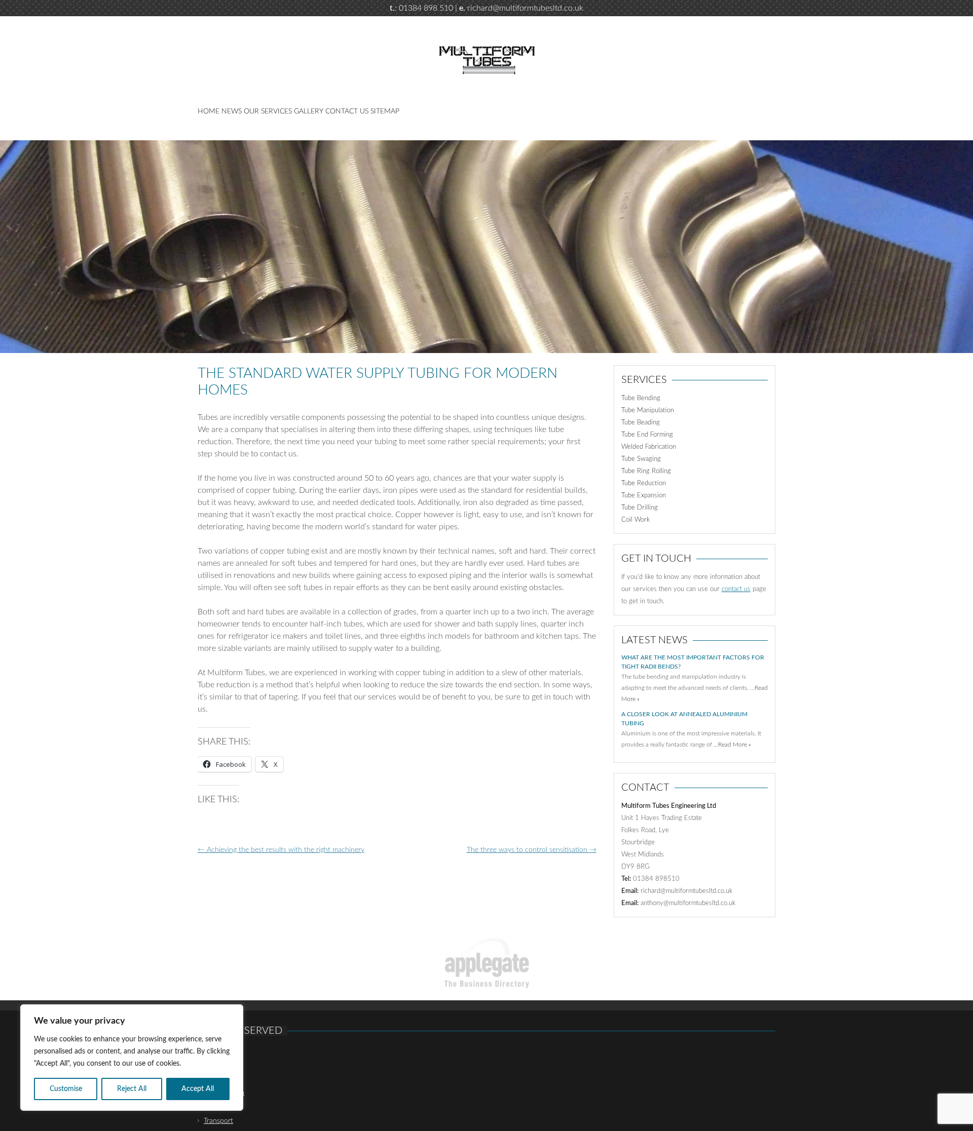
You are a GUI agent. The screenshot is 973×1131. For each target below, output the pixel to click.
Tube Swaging (641, 459)
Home (208, 111)
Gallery (308, 111)
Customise (66, 1089)
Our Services (268, 111)
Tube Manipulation (647, 410)
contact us (736, 589)
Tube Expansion (643, 495)
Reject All (131, 1089)
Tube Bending (640, 398)
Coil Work (635, 520)
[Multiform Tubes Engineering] (486, 75)
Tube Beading (640, 422)
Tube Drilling (639, 507)
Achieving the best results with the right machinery (281, 849)
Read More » (734, 745)
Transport (218, 1120)
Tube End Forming (647, 435)
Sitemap (384, 111)
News (231, 111)
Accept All (197, 1089)
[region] (131, 1057)
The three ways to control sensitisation (531, 849)
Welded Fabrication (648, 447)
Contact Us (346, 111)
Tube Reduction (643, 483)
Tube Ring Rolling (646, 471)
